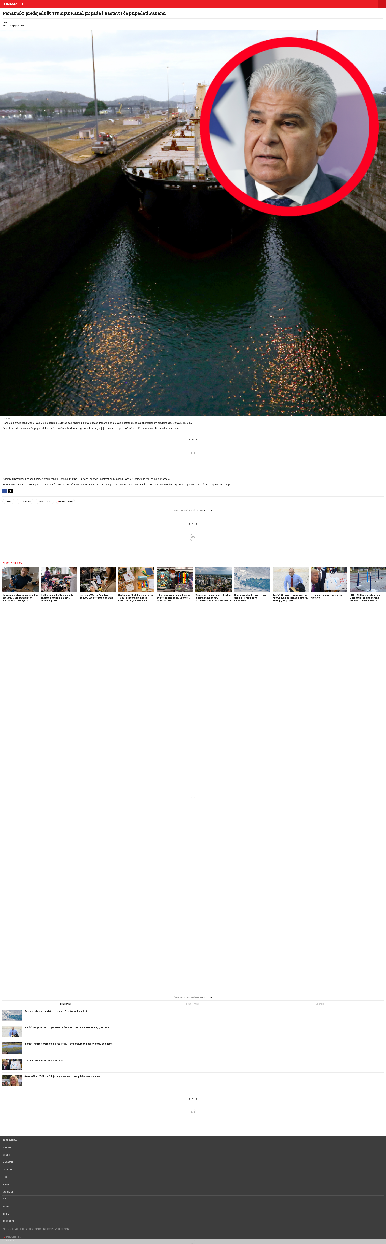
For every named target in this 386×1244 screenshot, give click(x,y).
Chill (5, 1214)
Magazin (7, 1162)
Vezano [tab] (320, 1004)
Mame (5, 1184)
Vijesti (6, 1147)
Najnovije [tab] (66, 1004)
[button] (382, 4)
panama (8, 501)
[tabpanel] (193, 1049)
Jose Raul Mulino (65, 501)
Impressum (48, 1229)
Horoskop (8, 1221)
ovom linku (207, 510)
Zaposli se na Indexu (24, 1229)
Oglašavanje (7, 1229)
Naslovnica (9, 1140)
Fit (4, 1199)
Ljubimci (7, 1192)
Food (5, 1177)
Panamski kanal (45, 501)
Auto (5, 1206)
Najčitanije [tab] (193, 1004)
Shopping (8, 1169)
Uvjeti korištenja (62, 1229)
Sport (6, 1155)
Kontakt (38, 1229)
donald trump (25, 501)
